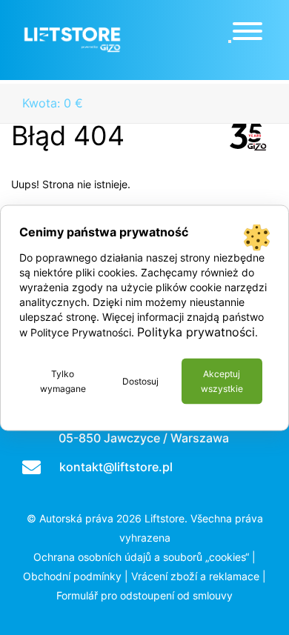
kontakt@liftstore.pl (116, 466)
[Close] (229, 41)
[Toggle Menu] (247, 31)
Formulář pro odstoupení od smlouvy (144, 595)
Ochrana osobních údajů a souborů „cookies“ (141, 557)
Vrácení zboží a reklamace (195, 576)
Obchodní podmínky (72, 576)
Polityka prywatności (196, 331)
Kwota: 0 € (52, 103)
